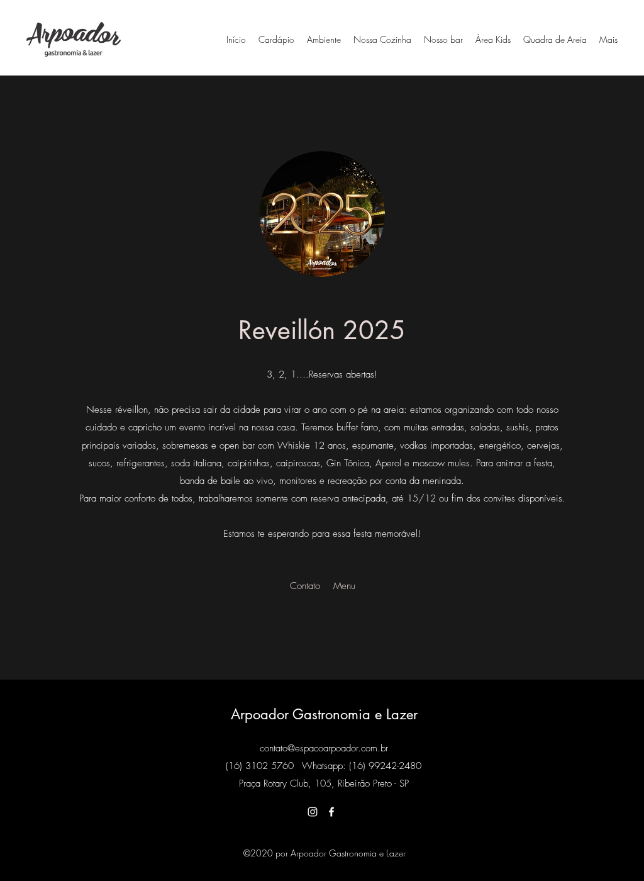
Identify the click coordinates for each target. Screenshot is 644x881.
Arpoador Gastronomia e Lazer (324, 714)
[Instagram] (312, 811)
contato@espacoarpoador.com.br (324, 748)
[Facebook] (331, 811)
